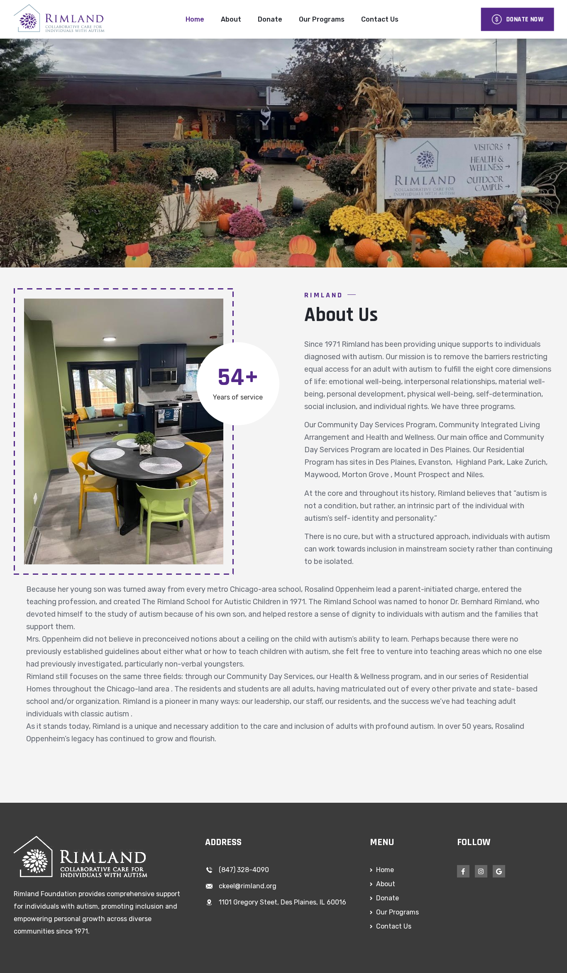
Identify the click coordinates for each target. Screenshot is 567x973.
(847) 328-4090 (244, 870)
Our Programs (322, 19)
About (231, 19)
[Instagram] (481, 871)
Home (195, 19)
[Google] (499, 871)
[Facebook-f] (463, 871)
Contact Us (379, 19)
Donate (270, 19)
